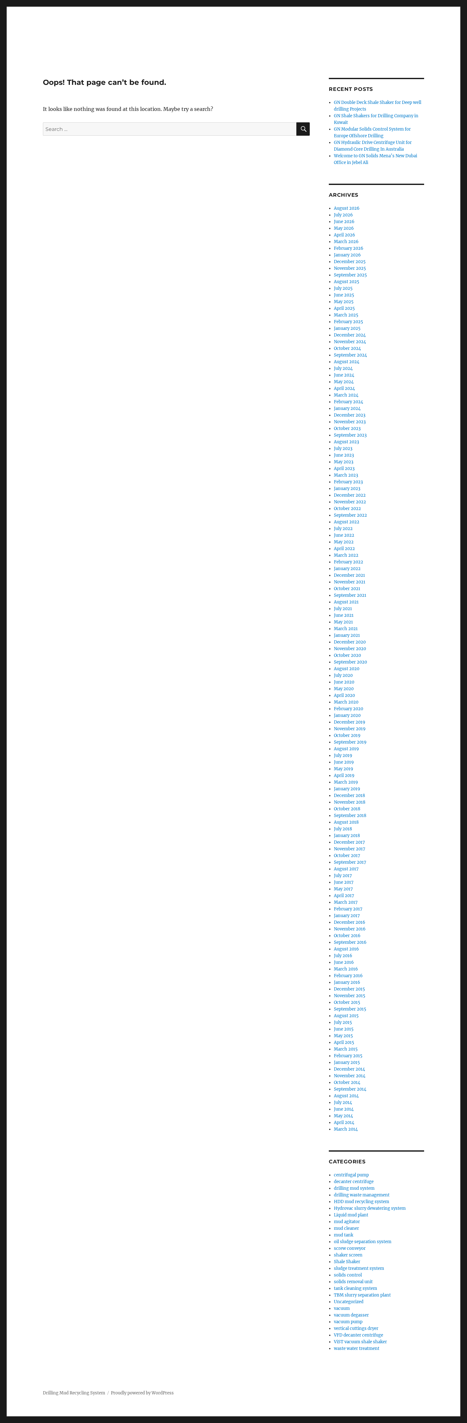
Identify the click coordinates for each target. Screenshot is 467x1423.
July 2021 (343, 608)
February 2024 (348, 402)
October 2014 (347, 1082)
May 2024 (344, 382)
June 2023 (344, 455)
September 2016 (350, 942)
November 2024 (350, 341)
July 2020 (343, 675)
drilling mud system (354, 1188)
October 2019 (347, 735)
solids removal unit (353, 1281)
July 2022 (343, 528)
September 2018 (350, 815)
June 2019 (344, 762)
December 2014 (349, 1069)
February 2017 (348, 909)
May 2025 (344, 301)
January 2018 (347, 835)
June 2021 (344, 615)
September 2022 (350, 515)
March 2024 (346, 395)
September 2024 (350, 355)
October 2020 (347, 655)
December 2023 (349, 415)
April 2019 (344, 775)
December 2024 (350, 335)
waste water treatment (356, 1348)
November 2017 (349, 849)
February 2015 (348, 1056)
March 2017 (346, 902)
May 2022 (344, 542)
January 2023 (347, 488)
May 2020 (344, 688)
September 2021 (350, 595)
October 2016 (347, 935)
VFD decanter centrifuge (358, 1335)
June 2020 (344, 682)
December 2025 (350, 261)
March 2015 (346, 1049)
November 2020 (350, 648)
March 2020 (346, 702)
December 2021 (349, 575)
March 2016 (346, 969)
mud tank (343, 1235)
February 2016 (348, 975)
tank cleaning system (355, 1288)
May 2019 (343, 769)
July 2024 (343, 368)
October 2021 (347, 588)
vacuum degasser (351, 1315)
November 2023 (350, 422)
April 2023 (344, 468)
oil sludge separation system (362, 1241)
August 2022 (346, 522)
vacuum (342, 1308)
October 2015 (347, 1002)
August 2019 (346, 749)
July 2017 (343, 875)
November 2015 (349, 995)
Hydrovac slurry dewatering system (370, 1208)
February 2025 (348, 321)
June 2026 (344, 221)
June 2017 (344, 882)
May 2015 (343, 1035)
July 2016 (343, 955)
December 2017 (349, 842)
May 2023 (343, 462)
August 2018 (346, 822)
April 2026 (344, 235)
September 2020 (350, 662)
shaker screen (348, 1255)
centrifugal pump (351, 1175)
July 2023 (343, 448)
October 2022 (347, 508)
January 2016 (347, 982)
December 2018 (349, 795)
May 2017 (343, 889)
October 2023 (347, 428)
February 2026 (348, 248)
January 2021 (347, 635)
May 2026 (344, 228)
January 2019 (347, 789)
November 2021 (349, 582)
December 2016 (349, 922)
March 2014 (346, 1129)
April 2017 (344, 895)
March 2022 (346, 555)
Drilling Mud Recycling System (74, 1393)
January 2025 (347, 328)
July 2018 (343, 829)
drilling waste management (361, 1195)
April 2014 (344, 1122)
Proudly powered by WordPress (142, 1393)
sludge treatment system (359, 1268)
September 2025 (350, 275)
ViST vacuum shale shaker (360, 1342)
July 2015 (343, 1022)
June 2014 (344, 1109)
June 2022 (344, 535)
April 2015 (344, 1042)
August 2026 (347, 208)
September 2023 (350, 435)
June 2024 (344, 375)
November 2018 (349, 802)
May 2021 (343, 622)
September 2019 (350, 742)
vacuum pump (348, 1321)
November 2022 (350, 502)
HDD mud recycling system (361, 1201)
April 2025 (344, 308)
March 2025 (346, 315)
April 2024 (344, 388)
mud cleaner (346, 1228)
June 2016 (344, 962)
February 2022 (348, 562)
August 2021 (346, 602)
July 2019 (343, 755)
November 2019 (350, 729)
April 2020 (344, 695)
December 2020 (350, 642)
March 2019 (346, 782)
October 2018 (347, 809)
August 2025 (346, 281)
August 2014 (346, 1096)
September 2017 (350, 862)
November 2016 (350, 929)
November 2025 (350, 268)
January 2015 (347, 1062)
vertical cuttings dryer (356, 1328)
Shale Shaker (347, 1261)
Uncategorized (348, 1301)
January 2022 (347, 568)
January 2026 (347, 255)
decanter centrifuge (354, 1181)
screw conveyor (350, 1248)
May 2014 (343, 1116)
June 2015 (344, 1029)
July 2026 (343, 215)
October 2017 (347, 855)
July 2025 (343, 288)
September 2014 (350, 1089)
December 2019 (349, 722)
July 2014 (343, 1102)
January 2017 (347, 915)
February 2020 (348, 709)
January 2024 (347, 408)
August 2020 (346, 668)
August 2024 (346, 361)
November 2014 (349, 1076)
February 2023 (348, 482)
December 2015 (349, 989)
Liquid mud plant (351, 1215)
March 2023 (346, 475)
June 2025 (344, 295)
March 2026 (346, 241)
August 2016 (346, 949)
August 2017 (346, 869)
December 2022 (350, 495)
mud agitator (347, 1221)
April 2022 (344, 548)
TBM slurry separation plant (362, 1295)
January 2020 (347, 715)
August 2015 (346, 1015)
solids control (348, 1275)
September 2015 (350, 1009)
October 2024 (347, 348)
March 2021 (346, 628)
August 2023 (346, 442)
